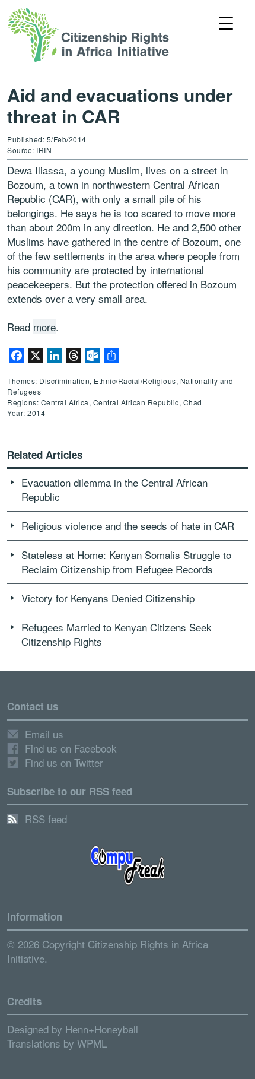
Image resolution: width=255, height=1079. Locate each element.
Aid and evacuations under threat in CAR (120, 105)
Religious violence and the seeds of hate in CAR (127, 525)
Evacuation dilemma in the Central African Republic (114, 489)
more (44, 326)
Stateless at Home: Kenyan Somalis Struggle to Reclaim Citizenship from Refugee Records (126, 561)
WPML (92, 1043)
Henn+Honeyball (101, 1028)
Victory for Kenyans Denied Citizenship (108, 598)
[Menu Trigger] (226, 22)
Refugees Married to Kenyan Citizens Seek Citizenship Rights (116, 634)
